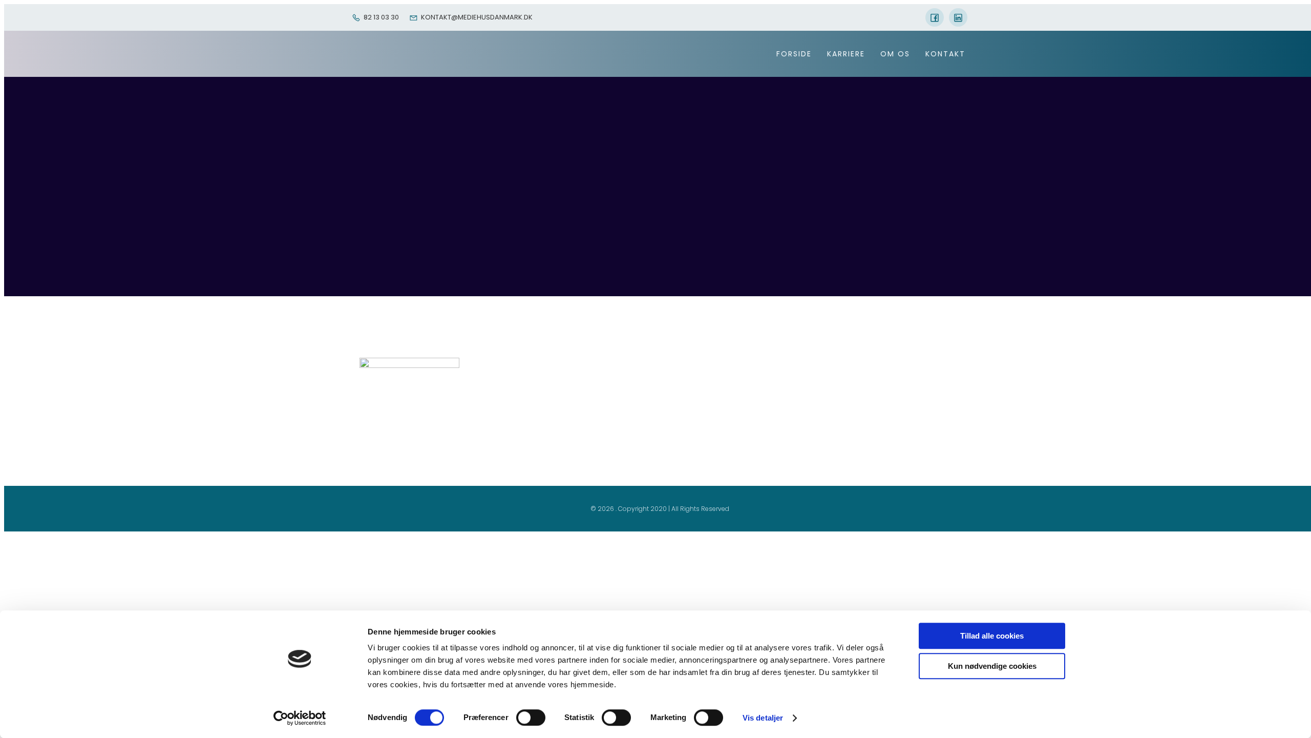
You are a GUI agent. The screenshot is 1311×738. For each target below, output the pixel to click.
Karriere (846, 54)
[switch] (530, 717)
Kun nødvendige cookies (992, 666)
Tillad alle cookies (992, 635)
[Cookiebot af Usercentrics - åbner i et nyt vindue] (300, 718)
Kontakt (945, 54)
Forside (794, 54)
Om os (895, 54)
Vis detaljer (763, 717)
